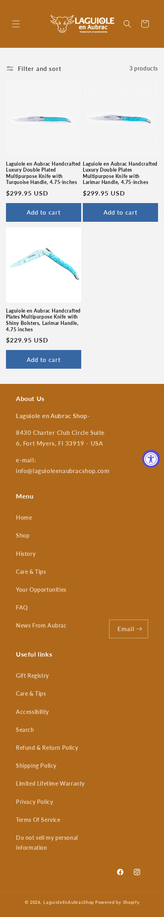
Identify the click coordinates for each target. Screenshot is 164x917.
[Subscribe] (139, 629)
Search (25, 729)
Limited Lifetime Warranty (50, 783)
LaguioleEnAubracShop (68, 902)
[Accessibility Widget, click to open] (151, 458)
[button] (16, 24)
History (25, 553)
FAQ (22, 607)
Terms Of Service (38, 819)
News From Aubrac (41, 625)
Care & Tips (31, 571)
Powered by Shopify (117, 902)
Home (24, 517)
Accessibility (32, 711)
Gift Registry (32, 675)
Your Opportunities (41, 589)
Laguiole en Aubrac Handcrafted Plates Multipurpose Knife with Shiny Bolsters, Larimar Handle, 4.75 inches (43, 320)
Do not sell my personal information (47, 842)
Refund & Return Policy (47, 747)
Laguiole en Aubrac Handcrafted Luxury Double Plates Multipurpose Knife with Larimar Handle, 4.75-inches (120, 173)
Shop (22, 535)
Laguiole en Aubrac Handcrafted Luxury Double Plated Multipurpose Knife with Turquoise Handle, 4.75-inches (43, 173)
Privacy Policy (34, 801)
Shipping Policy (36, 765)
